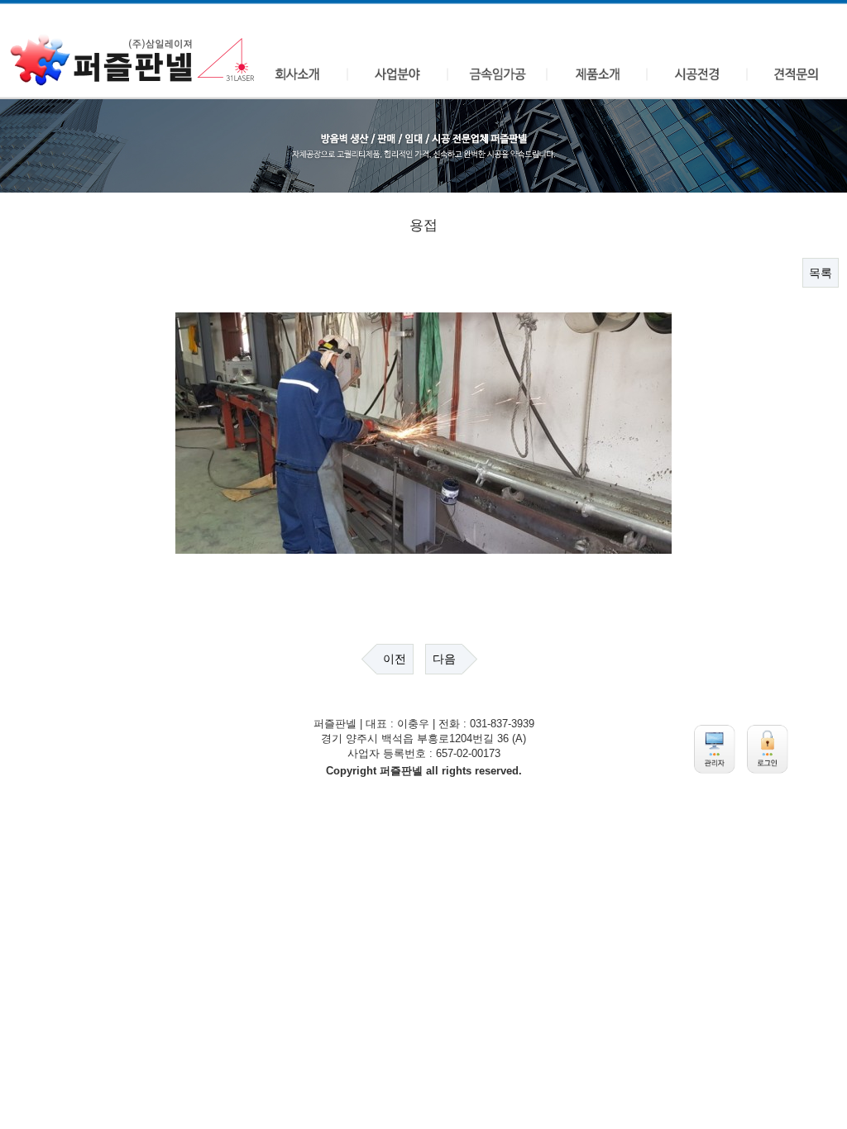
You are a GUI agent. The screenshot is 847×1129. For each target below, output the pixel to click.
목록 (820, 272)
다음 (444, 658)
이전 (394, 658)
